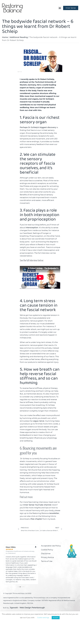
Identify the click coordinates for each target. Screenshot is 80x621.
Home (5, 37)
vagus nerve (38, 421)
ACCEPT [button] (55, 617)
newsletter (54, 513)
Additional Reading (19, 37)
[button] (60, 8)
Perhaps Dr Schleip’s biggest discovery (38, 127)
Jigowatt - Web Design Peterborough (27, 607)
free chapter (36, 519)
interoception (32, 227)
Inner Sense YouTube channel (37, 505)
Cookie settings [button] (43, 618)
